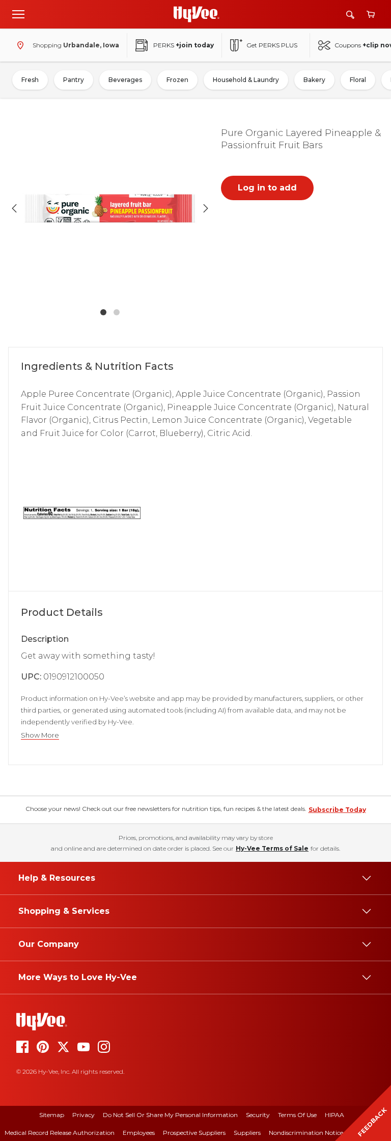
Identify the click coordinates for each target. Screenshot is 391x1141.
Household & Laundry (246, 80)
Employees (139, 1132)
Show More (40, 735)
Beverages (125, 80)
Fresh (30, 80)
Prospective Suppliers (194, 1132)
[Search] (350, 14)
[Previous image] (14, 208)
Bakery (314, 80)
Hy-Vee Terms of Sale (272, 848)
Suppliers (247, 1132)
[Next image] (206, 208)
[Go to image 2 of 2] (116, 312)
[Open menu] (18, 14)
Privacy (83, 1115)
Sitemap (51, 1115)
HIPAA (334, 1115)
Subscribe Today (337, 809)
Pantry (73, 80)
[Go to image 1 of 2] (103, 312)
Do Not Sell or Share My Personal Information (170, 1115)
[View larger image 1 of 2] (110, 208)
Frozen (177, 80)
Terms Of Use (297, 1115)
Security (258, 1115)
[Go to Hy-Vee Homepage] (196, 14)
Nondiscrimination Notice (306, 1132)
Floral (358, 80)
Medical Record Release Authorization (60, 1132)
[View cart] (370, 14)
